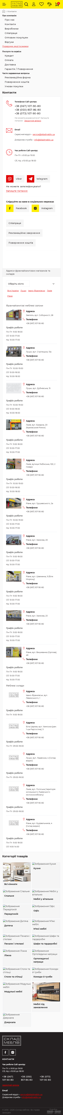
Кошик (58, 3)
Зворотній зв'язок (32, 121)
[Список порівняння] (49, 4)
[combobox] (18, 284)
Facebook (21, 208)
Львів (49, 290)
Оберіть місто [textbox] (16, 283)
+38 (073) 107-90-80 (28, 113)
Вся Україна (13, 290)
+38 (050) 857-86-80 (28, 109)
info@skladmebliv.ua (43, 140)
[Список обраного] (41, 4)
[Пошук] (26, 4)
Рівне (10, 296)
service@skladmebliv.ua (44, 134)
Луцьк (23, 290)
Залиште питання (17, 191)
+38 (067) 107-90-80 (28, 106)
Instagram (47, 208)
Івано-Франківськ (36, 290)
